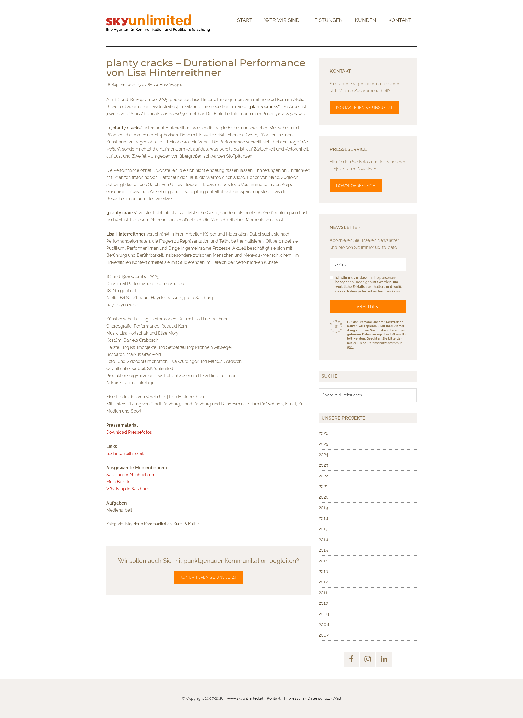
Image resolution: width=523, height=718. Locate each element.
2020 (324, 497)
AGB (357, 343)
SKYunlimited (158, 23)
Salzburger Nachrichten (130, 474)
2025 (323, 444)
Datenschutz (319, 698)
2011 (323, 592)
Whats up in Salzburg (128, 488)
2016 (323, 539)
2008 (324, 624)
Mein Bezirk (117, 481)
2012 (323, 582)
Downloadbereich (355, 186)
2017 (323, 528)
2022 (323, 475)
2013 (323, 571)
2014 (323, 560)
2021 (323, 486)
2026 (324, 433)
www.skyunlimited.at (245, 698)
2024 (323, 454)
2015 (323, 550)
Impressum (294, 698)
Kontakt (274, 698)
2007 (324, 635)
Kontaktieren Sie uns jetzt (208, 577)
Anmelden (367, 307)
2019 (323, 507)
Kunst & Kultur (186, 524)
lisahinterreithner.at (125, 453)
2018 (323, 518)
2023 (323, 465)
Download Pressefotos (129, 432)
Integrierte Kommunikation (148, 524)
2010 (323, 603)
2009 (324, 613)
